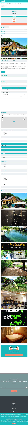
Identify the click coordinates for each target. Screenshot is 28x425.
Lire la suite (3, 71)
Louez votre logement (14, 402)
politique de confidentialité (14, 416)
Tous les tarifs (14, 13)
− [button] (2, 118)
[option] (15, 58)
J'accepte (14, 423)
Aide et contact (14, 403)
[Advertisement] (14, 105)
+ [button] (2, 117)
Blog (14, 405)
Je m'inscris (14, 391)
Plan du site (14, 404)
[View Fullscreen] (2, 120)
